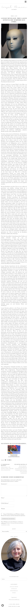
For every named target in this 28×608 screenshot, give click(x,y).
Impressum (14, 597)
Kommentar (4, 484)
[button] (26, 1)
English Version (14, 586)
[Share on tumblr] (11, 460)
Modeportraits (14, 590)
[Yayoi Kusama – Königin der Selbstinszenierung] (14, 449)
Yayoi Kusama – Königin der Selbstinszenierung (14, 455)
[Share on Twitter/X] (7, 460)
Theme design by (14, 606)
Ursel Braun (14, 7)
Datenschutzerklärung (14, 599)
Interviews (14, 588)
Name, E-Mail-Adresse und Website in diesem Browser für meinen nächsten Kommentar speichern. (13, 514)
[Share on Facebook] (5, 460)
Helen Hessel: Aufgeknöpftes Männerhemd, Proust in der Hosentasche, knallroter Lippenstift (20, 469)
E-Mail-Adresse (5, 503)
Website (3, 508)
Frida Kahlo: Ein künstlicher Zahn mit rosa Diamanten (7, 467)
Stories (14, 592)
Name (2, 498)
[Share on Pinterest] (9, 460)
